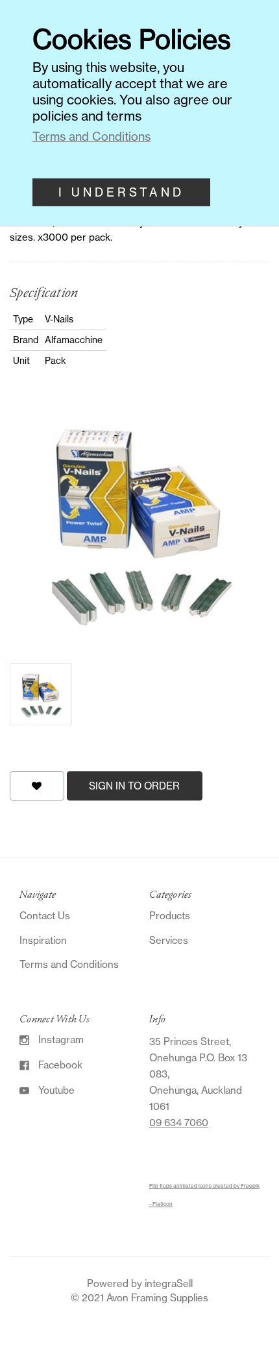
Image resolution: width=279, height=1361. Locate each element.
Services (168, 940)
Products (169, 915)
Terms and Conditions (69, 964)
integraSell (169, 1283)
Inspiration (43, 940)
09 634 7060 (178, 1122)
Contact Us (44, 915)
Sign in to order (134, 786)
